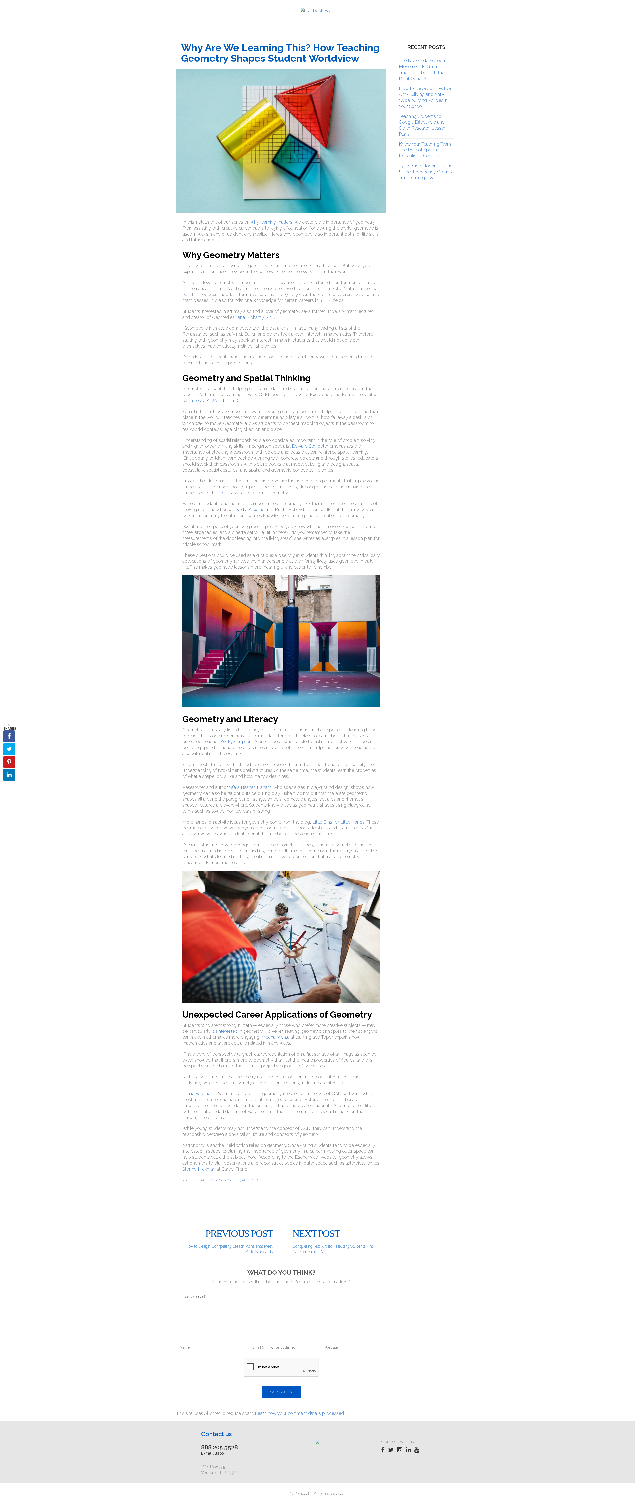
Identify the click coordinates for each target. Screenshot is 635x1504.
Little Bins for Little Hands (338, 822)
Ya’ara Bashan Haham (250, 787)
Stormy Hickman (198, 1169)
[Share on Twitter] (9, 749)
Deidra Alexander (251, 509)
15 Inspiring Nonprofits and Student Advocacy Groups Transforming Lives (426, 171)
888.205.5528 (219, 1447)
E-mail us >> (212, 1453)
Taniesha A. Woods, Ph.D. (214, 400)
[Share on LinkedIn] (9, 775)
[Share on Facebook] (9, 736)
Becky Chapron (236, 741)
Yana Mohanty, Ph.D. (256, 317)
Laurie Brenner (197, 1093)
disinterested (225, 1031)
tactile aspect (231, 492)
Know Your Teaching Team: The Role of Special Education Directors (425, 149)
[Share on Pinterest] (9, 762)
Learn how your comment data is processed (299, 1413)
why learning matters (271, 222)
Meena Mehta (275, 1037)
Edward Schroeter (310, 446)
